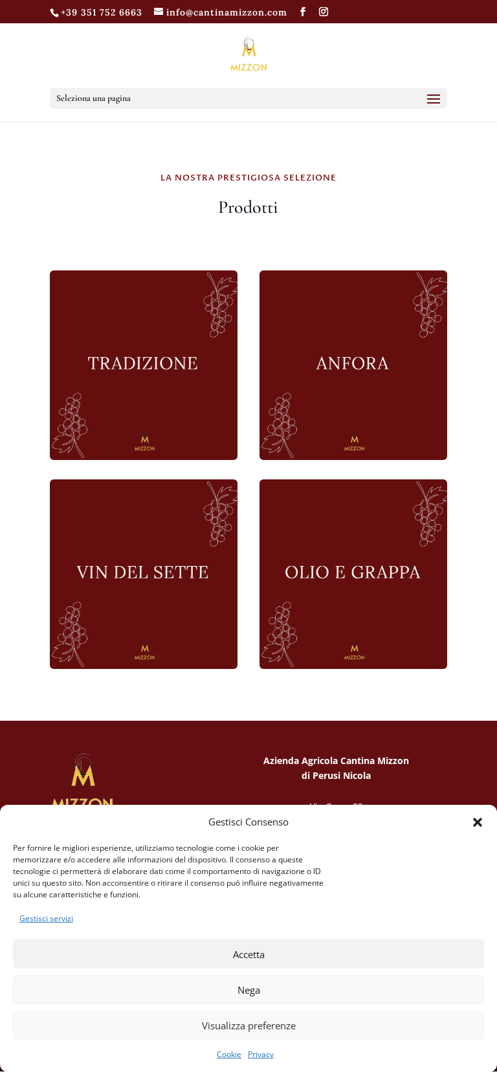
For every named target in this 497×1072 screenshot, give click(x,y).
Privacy (261, 1054)
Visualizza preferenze (249, 1025)
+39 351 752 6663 (101, 12)
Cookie (229, 1054)
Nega (248, 989)
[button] (477, 822)
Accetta (249, 954)
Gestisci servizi (46, 918)
